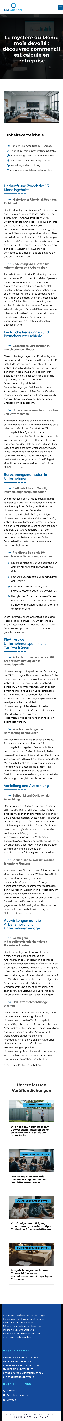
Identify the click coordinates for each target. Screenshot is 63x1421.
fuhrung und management (19, 1361)
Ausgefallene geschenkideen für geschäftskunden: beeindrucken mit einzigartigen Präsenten (31, 1275)
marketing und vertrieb (18, 1369)
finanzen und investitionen (20, 1357)
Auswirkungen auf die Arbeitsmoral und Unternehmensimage (33, 170)
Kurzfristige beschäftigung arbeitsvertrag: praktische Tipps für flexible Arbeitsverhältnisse (31, 1226)
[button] (60, 7)
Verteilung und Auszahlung (25, 165)
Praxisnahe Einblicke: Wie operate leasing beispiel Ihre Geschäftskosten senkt (29, 1179)
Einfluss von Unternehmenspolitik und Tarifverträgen (33, 160)
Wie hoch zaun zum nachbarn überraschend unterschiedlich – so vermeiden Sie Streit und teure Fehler (31, 1131)
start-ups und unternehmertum (23, 1373)
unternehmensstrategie (18, 1377)
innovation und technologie (21, 1365)
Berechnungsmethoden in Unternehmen (33, 155)
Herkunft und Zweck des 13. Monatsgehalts (33, 146)
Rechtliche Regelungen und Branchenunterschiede (33, 151)
